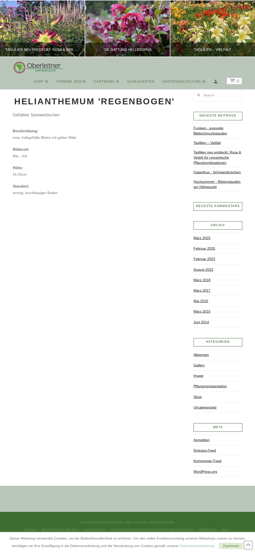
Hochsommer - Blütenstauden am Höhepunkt (217, 184)
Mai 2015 (200, 301)
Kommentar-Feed (207, 461)
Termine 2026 (207, 529)
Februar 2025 (204, 248)
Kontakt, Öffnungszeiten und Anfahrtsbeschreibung (151, 529)
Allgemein (201, 355)
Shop (197, 397)
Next (244, 28)
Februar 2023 (204, 259)
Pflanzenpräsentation (210, 386)
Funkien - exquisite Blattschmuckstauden (210, 130)
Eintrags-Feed (204, 450)
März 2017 (201, 290)
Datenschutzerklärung (197, 546)
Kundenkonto (94, 529)
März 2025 (201, 238)
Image (198, 376)
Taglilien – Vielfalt (207, 143)
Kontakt (29, 529)
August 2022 (203, 270)
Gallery (199, 365)
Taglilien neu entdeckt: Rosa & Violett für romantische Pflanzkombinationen (217, 157)
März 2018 (201, 280)
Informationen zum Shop (60, 529)
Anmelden (201, 440)
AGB (225, 529)
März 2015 (201, 311)
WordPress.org (205, 472)
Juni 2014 (201, 322)
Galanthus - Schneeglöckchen (217, 172)
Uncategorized (204, 407)
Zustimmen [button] (231, 546)
